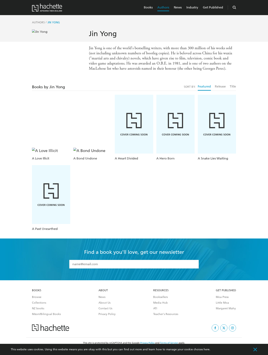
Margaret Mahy (226, 308)
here (207, 349)
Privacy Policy (107, 314)
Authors (163, 7)
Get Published (213, 7)
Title (233, 86)
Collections (39, 302)
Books (148, 7)
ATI (155, 308)
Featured (204, 86)
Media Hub (160, 302)
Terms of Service (169, 342)
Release (220, 86)
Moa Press (222, 297)
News (178, 7)
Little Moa (222, 302)
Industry (192, 7)
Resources (161, 290)
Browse (36, 297)
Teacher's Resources (165, 314)
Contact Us (105, 308)
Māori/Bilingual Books (46, 314)
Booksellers (160, 297)
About (103, 290)
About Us (104, 302)
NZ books (38, 308)
